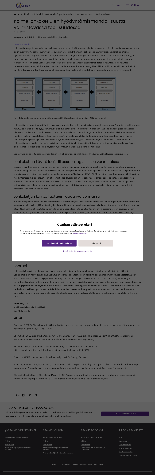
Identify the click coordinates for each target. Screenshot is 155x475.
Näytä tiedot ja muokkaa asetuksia (77, 251)
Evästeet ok (96, 243)
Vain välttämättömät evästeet (59, 243)
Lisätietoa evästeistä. (80, 233)
